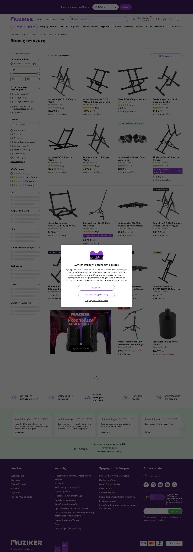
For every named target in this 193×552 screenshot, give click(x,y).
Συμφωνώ (96, 287)
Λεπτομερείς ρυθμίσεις (96, 294)
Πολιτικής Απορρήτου (117, 280)
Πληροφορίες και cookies (96, 300)
